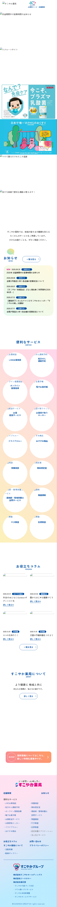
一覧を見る (31, 259)
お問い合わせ (35, 841)
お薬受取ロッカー (12, 823)
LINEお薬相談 (15, 360)
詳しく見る (7, 604)
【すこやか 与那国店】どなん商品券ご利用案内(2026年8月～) (28, 290)
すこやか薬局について (13, 845)
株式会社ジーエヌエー (22, 878)
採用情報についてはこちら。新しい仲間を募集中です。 (27, 757)
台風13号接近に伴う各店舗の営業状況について (25, 281)
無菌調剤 (42, 495)
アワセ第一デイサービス (24, 889)
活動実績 (8, 849)
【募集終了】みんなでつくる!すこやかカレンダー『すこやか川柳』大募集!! (28, 302)
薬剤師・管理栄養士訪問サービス (15, 498)
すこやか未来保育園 (22, 893)
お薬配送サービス (15, 413)
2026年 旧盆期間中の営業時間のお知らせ (23, 272)
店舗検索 (42, 7)
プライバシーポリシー (39, 845)
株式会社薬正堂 (19, 882)
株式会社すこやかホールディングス (27, 874)
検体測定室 (42, 468)
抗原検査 (42, 522)
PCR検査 (15, 522)
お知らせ (45, 793)
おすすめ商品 (42, 441)
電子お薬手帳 (42, 387)
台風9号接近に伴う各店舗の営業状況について (25, 311)
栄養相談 (15, 468)
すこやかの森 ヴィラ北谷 (24, 885)
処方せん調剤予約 (42, 359)
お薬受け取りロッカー (42, 413)
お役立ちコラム (10, 841)
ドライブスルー (15, 441)
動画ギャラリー (11, 853)
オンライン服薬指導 (15, 386)
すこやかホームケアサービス (26, 896)
